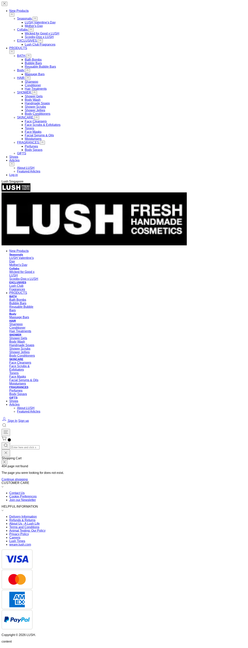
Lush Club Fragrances (40, 44)
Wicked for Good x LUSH (42, 33)
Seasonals (25, 18)
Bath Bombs (33, 59)
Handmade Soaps (37, 103)
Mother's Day (34, 26)
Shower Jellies (35, 110)
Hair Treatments (36, 88)
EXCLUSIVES (27, 40)
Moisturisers (33, 138)
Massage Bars (35, 74)
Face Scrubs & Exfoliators (42, 124)
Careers (14, 537)
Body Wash (32, 99)
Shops (13, 156)
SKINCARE (25, 117)
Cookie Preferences (23, 496)
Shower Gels (34, 96)
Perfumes (31, 146)
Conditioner (33, 85)
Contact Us (17, 493)
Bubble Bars (33, 63)
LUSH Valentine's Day (40, 22)
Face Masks (33, 131)
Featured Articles (28, 171)
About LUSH (25, 168)
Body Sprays (33, 149)
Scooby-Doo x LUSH (39, 37)
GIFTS (21, 153)
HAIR (21, 78)
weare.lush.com (20, 544)
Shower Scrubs (35, 106)
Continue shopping (15, 479)
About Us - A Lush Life (24, 523)
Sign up (23, 420)
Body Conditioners (37, 113)
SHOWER (24, 92)
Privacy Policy (19, 534)
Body (21, 70)
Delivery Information (23, 516)
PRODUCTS (18, 48)
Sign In (12, 420)
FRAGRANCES (28, 142)
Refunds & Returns (22, 520)
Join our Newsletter (22, 500)
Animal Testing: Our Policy (27, 530)
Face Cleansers (36, 121)
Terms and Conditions (24, 527)
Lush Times (17, 541)
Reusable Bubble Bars (40, 66)
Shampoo (31, 81)
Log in (13, 174)
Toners (29, 128)
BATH (21, 55)
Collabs (22, 29)
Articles (14, 160)
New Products (19, 10)
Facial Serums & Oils (39, 135)
